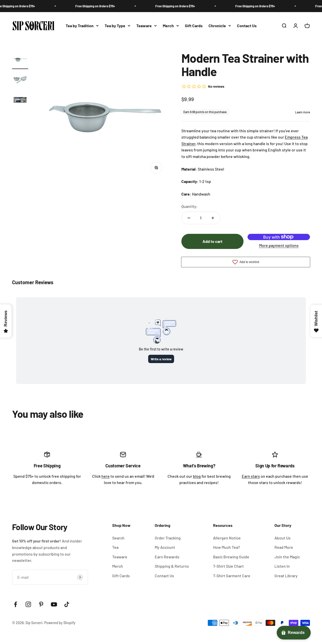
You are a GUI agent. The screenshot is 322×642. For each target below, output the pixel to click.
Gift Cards (194, 25)
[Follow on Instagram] (28, 604)
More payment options (279, 245)
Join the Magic (287, 556)
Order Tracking (168, 537)
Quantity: (189, 206)
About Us (282, 537)
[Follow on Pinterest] (41, 604)
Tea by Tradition (80, 25)
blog (197, 476)
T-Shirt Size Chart (228, 566)
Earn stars (251, 476)
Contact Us (247, 25)
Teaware (144, 25)
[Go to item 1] (20, 60)
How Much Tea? (226, 547)
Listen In (282, 566)
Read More (283, 547)
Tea (115, 547)
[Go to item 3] (20, 100)
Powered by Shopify (59, 623)
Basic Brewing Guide (231, 556)
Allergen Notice (227, 537)
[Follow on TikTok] (66, 604)
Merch (168, 25)
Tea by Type (115, 25)
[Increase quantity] (213, 218)
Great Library (286, 575)
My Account (165, 547)
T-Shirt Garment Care (231, 575)
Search (118, 537)
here (105, 476)
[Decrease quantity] (189, 218)
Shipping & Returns (172, 566)
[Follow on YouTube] (54, 604)
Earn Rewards (167, 556)
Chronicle (217, 25)
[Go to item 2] (20, 80)
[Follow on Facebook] (15, 604)
